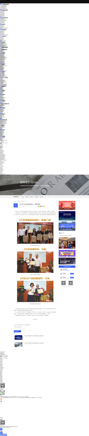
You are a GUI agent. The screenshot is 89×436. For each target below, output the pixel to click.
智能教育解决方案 (2, 155)
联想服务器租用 (2, 15)
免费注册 (1, 147)
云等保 (1, 96)
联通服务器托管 (2, 31)
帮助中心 (1, 143)
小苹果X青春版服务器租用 (3, 8)
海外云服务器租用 (2, 23)
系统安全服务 (2, 101)
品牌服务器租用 (4, 10)
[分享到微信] (39, 206)
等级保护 (1, 95)
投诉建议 (1, 376)
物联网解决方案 (2, 159)
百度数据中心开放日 (3, 140)
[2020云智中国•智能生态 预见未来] (67, 220)
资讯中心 (1, 138)
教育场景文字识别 (2, 59)
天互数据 (2, 0)
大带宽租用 (3, 36)
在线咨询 (1, 419)
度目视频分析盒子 (2, 72)
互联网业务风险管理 (3, 97)
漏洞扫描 (2, 104)
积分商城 (2, 135)
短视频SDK (1, 69)
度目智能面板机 (3, 76)
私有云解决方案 (2, 126)
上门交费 (1, 360)
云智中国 (1, 139)
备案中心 (1, 374)
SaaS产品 (1, 112)
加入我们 (1, 132)
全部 (23, 196)
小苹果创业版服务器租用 (3, 5)
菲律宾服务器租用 (3, 20)
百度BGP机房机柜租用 (4, 28)
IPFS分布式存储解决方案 (3, 160)
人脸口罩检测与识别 (3, 82)
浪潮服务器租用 (2, 14)
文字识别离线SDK (2, 61)
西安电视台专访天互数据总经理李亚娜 (65, 235)
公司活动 (41, 196)
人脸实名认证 (2, 81)
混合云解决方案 (2, 127)
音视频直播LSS (2, 68)
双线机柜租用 (2, 27)
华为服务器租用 (2, 13)
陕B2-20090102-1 (15, 397)
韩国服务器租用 (2, 21)
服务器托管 (4, 29)
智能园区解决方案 (2, 158)
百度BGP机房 (2, 367)
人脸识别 (1, 78)
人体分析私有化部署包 (3, 84)
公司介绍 (1, 165)
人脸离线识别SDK (3, 80)
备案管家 (2, 110)
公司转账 (1, 359)
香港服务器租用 (3, 19)
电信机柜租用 (2, 25)
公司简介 (1, 378)
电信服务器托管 (3, 30)
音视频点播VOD (2, 67)
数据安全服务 (2, 102)
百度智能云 (1, 368)
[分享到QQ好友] (42, 206)
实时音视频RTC (2, 70)
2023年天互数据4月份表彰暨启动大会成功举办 (34, 335)
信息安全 (1, 373)
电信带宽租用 (2, 37)
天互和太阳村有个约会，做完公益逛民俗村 (23, 324)
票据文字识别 (2, 55)
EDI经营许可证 (2, 109)
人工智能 (1, 51)
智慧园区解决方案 (3, 122)
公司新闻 (1, 137)
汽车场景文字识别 (2, 56)
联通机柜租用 (2, 26)
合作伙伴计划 (2, 131)
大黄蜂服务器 (2, 16)
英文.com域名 (2, 43)
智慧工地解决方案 (3, 123)
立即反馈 (72, 277)
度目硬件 (3, 71)
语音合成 (1, 92)
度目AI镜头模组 (2, 73)
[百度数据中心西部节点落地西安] (67, 230)
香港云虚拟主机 (2, 45)
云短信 (1, 117)
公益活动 (1, 364)
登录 (0, 146)
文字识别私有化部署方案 (3, 57)
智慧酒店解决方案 (3, 120)
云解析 (1, 115)
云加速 (1, 116)
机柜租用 (3, 24)
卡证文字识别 (2, 54)
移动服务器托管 (2, 32)
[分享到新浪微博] (40, 206)
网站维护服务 (2, 152)
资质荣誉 (1, 134)
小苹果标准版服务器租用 (3, 6)
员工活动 (22, 201)
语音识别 (2, 91)
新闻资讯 (18, 201)
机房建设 (1, 50)
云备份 (1, 148)
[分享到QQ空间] (44, 206)
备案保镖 (2, 111)
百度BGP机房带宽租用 (3, 40)
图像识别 (2, 87)
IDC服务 (1, 366)
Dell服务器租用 (3, 11)
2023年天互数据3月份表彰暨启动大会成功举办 (34, 343)
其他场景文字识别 (2, 62)
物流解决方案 (2, 124)
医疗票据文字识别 (3, 58)
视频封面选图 (2, 66)
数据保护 (1, 106)
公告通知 (36, 196)
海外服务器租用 (4, 17)
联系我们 (1, 133)
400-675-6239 (2, 418)
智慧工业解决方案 (3, 121)
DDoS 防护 (1, 48)
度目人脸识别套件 (2, 74)
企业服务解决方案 (2, 156)
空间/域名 (3, 42)
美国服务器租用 (2, 18)
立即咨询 (72, 273)
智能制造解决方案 (2, 157)
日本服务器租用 (2, 22)
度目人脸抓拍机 (2, 75)
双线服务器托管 (2, 33)
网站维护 (2, 105)
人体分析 (2, 79)
